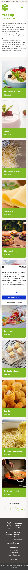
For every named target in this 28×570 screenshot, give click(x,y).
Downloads (9, 534)
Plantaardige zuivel (12, 91)
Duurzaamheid (18, 539)
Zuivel (6, 131)
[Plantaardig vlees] (14, 234)
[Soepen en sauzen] (14, 473)
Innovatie (16, 537)
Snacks (7, 411)
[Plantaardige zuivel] (14, 74)
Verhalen (8, 1)
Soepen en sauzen (11, 491)
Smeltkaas (8, 211)
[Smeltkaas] (14, 194)
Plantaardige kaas (12, 171)
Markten (16, 534)
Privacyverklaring (11, 565)
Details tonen (19, 292)
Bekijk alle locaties (14, 559)
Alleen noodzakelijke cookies (14, 302)
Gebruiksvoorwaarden (22, 565)
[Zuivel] (14, 114)
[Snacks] (14, 394)
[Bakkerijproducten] (14, 354)
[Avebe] (5, 7)
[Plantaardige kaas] (14, 154)
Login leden (21, 1)
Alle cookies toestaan (14, 297)
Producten (17, 532)
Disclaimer (3, 565)
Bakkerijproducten (11, 371)
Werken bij (15, 1)
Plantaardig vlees (11, 251)
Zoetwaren (8, 331)
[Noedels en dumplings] (14, 433)
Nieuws (3, 1)
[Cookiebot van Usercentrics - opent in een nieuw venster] (19, 267)
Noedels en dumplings (13, 451)
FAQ (12, 1)
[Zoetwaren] (14, 314)
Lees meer (7, 95)
